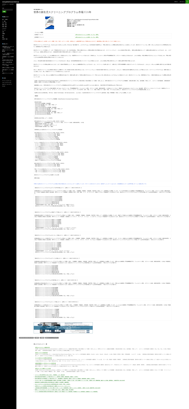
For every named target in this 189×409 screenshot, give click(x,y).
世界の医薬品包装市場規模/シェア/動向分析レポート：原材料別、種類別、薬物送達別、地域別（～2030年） (56, 376)
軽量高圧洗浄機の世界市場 (7, 60)
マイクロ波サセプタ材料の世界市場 (43, 358)
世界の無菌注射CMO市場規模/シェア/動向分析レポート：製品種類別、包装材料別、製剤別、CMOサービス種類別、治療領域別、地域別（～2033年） (65, 378)
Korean (3, 86)
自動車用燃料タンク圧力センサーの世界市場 (45, 363)
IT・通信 (4, 21)
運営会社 (176, 1)
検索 (3, 8)
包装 (3, 31)
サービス (4, 30)
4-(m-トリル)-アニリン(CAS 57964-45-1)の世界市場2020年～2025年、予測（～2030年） (53, 384)
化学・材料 (4, 23)
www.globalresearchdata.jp (10, 2)
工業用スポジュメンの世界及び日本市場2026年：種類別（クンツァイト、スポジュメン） (53, 386)
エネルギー (4, 28)
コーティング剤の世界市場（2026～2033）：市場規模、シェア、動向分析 (50, 374)
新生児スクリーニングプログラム (52, 337)
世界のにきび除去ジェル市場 (8, 67)
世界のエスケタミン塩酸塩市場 (42, 347)
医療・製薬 (4, 26)
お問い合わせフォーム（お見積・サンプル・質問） (87, 34)
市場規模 (42, 337)
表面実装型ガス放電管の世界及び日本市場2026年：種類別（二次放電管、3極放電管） (52, 382)
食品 (3, 35)
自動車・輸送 (5, 39)
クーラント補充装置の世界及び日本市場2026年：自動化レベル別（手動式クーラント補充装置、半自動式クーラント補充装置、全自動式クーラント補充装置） (66, 391)
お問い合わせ (182, 1)
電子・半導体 (5, 19)
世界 (34, 9)
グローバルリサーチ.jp (6, 82)
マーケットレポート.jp (6, 80)
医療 (37, 9)
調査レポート (40, 9)
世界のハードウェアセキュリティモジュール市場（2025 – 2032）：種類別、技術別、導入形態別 (54, 389)
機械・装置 (4, 24)
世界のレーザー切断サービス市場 (43, 368)
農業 (3, 37)
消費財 (3, 33)
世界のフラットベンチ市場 (7, 73)
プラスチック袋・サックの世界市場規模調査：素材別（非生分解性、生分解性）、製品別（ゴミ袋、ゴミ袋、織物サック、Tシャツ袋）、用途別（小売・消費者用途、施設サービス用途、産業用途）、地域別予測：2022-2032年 (80, 380)
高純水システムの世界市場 (41, 352)
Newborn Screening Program (26, 337)
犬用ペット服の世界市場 (7, 62)
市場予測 (37, 337)
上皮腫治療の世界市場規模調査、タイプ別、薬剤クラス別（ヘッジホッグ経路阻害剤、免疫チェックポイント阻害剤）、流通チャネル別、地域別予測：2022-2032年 (67, 387)
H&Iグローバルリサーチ (7, 84)
